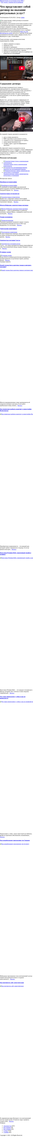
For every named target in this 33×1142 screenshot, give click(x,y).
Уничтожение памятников (8, 228)
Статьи (6, 1130)
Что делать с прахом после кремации (12, 2)
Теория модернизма (6, 217)
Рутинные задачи (5, 252)
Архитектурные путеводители (9, 193)
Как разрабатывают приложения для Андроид (15, 840)
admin (22, 17)
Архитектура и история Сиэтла (10, 240)
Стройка (6, 1132)
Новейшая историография (8, 182)
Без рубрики (7, 1127)
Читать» (16, 190)
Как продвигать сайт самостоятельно (12, 982)
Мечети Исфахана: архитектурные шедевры (14, 205)
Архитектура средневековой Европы (15, 169)
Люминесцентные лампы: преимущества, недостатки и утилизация (16, 174)
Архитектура (7, 1126)
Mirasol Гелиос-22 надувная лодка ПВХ (12, 0)
